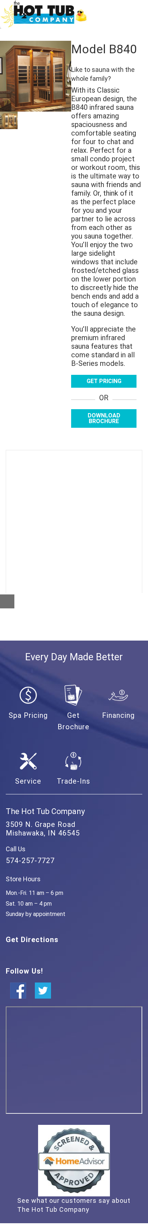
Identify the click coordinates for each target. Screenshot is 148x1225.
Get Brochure (73, 721)
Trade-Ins (73, 781)
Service (28, 781)
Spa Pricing (28, 715)
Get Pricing (104, 381)
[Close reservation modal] (7, 601)
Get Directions (32, 939)
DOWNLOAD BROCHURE (104, 418)
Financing (118, 715)
